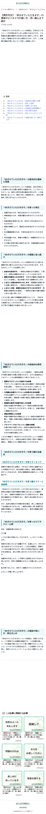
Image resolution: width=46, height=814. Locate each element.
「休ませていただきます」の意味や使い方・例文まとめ (24, 118)
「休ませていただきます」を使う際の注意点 (21, 111)
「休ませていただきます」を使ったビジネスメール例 (24, 114)
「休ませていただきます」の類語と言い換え (21, 106)
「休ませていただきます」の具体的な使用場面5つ (23, 108)
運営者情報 (23, 807)
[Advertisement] (23, 67)
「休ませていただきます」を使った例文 (20, 103)
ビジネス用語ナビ (8, 9)
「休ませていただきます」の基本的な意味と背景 (23, 101)
